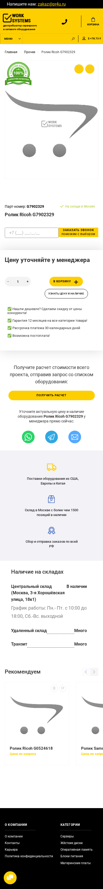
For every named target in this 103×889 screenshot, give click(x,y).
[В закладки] (62, 688)
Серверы (67, 836)
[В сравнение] (54, 688)
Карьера (11, 849)
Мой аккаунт (84, 39)
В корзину (62, 281)
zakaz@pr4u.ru (52, 4)
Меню (8, 38)
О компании (14, 836)
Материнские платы (75, 863)
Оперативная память (76, 849)
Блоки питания (71, 856)
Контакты (12, 843)
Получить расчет (51, 395)
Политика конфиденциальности (29, 856)
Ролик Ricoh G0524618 (31, 748)
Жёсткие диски (71, 843)
